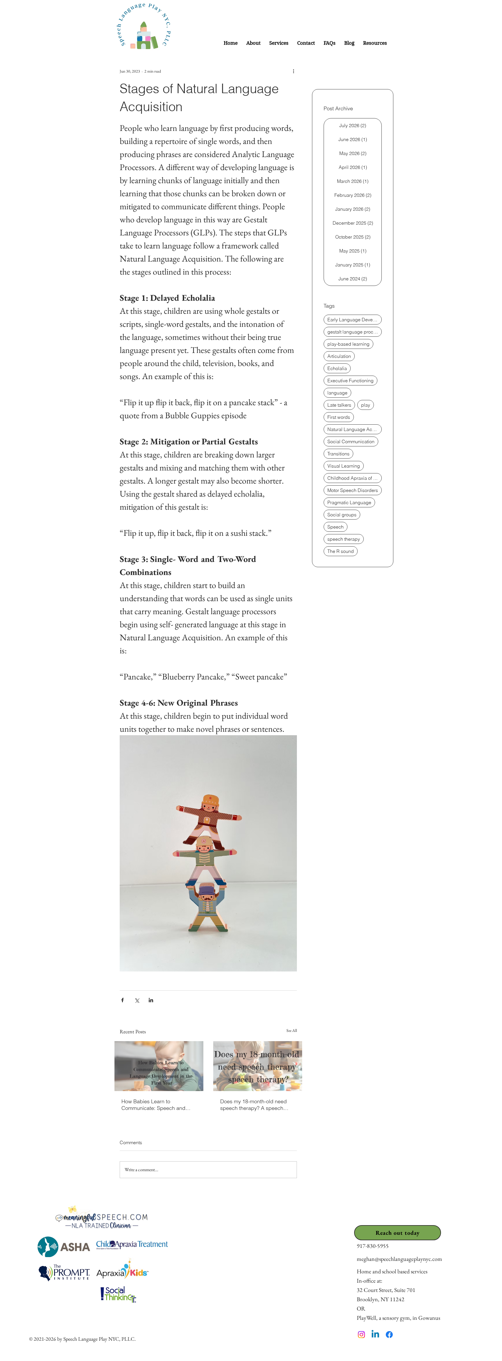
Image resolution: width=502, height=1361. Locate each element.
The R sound (340, 551)
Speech (335, 527)
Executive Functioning (350, 380)
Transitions (338, 454)
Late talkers (339, 405)
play (365, 405)
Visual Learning (343, 466)
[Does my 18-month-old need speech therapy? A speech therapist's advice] (257, 1066)
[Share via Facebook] (122, 1000)
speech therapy (343, 539)
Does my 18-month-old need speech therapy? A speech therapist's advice (253, 1104)
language (337, 393)
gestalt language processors (354, 332)
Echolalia (337, 368)
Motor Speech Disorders (352, 490)
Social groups (341, 515)
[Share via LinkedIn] (151, 1000)
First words (338, 417)
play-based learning (348, 344)
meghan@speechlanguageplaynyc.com (399, 1259)
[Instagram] (361, 1334)
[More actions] (293, 71)
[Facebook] (389, 1334)
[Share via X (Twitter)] (136, 1000)
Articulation (339, 356)
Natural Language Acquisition (354, 429)
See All (291, 1030)
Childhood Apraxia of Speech (354, 478)
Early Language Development (354, 319)
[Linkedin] (375, 1334)
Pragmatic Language (349, 502)
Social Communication (350, 441)
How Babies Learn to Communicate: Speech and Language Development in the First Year (156, 1104)
